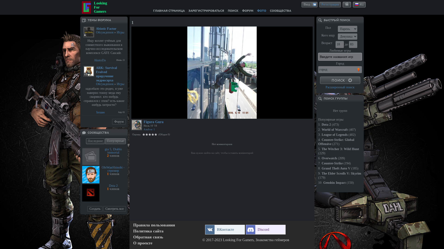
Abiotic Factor (106, 28)
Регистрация (330, 4)
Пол (328, 28)
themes (347, 4)
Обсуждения (104, 32)
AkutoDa (100, 60)
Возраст (326, 43)
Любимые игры (340, 50)
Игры (120, 32)
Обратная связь (148, 237)
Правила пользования (154, 225)
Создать (94, 208)
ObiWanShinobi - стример (113, 169)
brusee (100, 112)
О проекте (142, 243)
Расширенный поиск (340, 87)
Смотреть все (114, 208)
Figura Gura (153, 122)
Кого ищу (328, 35)
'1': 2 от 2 (140, 114)
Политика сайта (148, 231)
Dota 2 (113, 185)
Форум (119, 121)
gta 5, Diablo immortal (113, 151)
